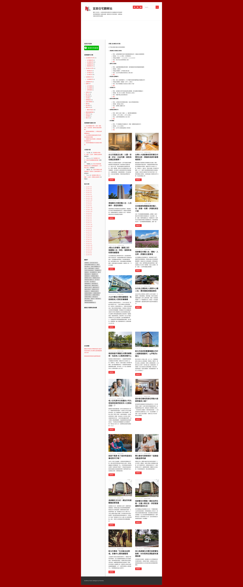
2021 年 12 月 (89, 245)
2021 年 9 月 (89, 251)
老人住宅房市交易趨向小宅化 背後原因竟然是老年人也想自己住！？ (119, 403)
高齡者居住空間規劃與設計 (90, 302)
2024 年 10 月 (89, 200)
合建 (98, 264)
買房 (87, 103)
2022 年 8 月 (89, 230)
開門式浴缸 (95, 296)
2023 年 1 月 (89, 222)
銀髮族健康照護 (89, 112)
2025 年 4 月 (89, 190)
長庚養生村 (87, 291)
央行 (86, 268)
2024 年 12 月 (89, 196)
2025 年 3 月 (89, 192)
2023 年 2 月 (89, 221)
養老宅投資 (98, 298)
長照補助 (88, 116)
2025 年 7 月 (89, 187)
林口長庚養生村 (93, 272)
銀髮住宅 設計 (96, 287)
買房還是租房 (88, 283)
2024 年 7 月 (89, 205)
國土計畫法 (87, 266)
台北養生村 (89, 74)
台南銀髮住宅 (90, 64)
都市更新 (88, 105)
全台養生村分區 (89, 68)
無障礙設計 (88, 99)
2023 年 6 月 (89, 215)
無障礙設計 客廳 (94, 275)
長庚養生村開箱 (88, 296)
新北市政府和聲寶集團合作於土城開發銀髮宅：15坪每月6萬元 (146, 353)
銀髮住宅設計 (90, 109)
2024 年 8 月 (89, 204)
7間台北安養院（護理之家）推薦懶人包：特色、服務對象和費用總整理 (119, 250)
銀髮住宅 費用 (88, 289)
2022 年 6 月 (89, 234)
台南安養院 (89, 89)
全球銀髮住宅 (89, 77)
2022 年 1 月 (89, 243)
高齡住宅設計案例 (88, 300)
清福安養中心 (95, 274)
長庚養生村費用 (96, 294)
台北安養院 (89, 88)
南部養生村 (89, 70)
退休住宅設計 (95, 283)
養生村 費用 (87, 298)
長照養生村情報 (147, 152)
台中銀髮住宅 (90, 60)
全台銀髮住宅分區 (90, 57)
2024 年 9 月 (89, 202)
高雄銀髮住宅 (90, 66)
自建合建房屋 (89, 101)
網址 (114, 61)
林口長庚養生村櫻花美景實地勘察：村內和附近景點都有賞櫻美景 (146, 553)
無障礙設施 (87, 275)
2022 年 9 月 (89, 228)
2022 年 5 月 (89, 236)
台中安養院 (89, 86)
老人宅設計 (92, 281)
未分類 (87, 98)
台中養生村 (89, 72)
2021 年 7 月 (89, 254)
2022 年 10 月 (89, 226)
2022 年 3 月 (89, 239)
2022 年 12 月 (89, 224)
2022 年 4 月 (89, 237)
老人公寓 (87, 281)
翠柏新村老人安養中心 (89, 279)
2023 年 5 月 (89, 217)
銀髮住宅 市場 (88, 285)
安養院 (87, 83)
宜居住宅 (88, 92)
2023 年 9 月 (89, 213)
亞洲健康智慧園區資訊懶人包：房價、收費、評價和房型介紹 (146, 208)
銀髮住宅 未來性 (88, 287)
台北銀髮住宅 (90, 62)
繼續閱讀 (111, 179)
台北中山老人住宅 (94, 262)
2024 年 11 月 (89, 198)
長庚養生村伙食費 (95, 291)
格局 (99, 272)
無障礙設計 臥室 (96, 277)
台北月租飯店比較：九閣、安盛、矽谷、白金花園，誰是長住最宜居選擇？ (119, 157)
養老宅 (93, 298)
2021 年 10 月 (89, 249)
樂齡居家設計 (88, 274)
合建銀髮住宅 (89, 81)
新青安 (97, 268)
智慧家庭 (87, 272)
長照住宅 (88, 114)
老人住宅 (97, 279)
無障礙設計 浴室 (88, 277)
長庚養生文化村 (95, 289)
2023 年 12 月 (89, 207)
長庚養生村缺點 (88, 294)
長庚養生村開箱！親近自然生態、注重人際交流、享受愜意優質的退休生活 (146, 503)
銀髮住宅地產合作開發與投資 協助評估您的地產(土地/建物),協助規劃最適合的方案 (93, 350)
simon (118, 152)
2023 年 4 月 (89, 219)
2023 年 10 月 (89, 211)
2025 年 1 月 (89, 194)
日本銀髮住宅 (90, 79)
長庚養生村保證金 (88, 293)
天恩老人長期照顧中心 (95, 266)
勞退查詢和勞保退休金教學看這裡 (92, 356)
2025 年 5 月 (89, 188)
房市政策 (88, 96)
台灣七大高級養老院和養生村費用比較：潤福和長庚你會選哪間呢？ (146, 157)
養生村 (87, 117)
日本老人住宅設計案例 (89, 270)
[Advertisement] (121, 30)
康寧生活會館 (91, 268)
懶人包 (87, 94)
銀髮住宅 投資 (95, 285)
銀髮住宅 (88, 107)
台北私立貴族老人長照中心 (90, 264)
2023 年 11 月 (89, 209)
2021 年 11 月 (89, 247)
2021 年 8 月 (89, 253)
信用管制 (87, 262)
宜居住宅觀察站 (102, 8)
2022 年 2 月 (89, 241)
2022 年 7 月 (89, 232)
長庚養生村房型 (96, 293)
